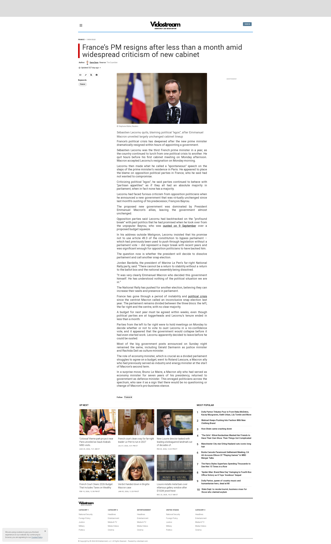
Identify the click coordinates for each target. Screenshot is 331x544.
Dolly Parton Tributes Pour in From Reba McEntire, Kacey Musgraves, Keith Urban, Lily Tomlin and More (226, 413)
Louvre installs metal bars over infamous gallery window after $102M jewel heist (172, 487)
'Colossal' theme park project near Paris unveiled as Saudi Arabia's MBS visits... (96, 441)
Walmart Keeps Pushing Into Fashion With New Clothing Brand (223, 421)
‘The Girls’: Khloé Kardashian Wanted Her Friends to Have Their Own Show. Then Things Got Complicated (226, 436)
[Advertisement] (165, 8)
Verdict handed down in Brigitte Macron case (133, 486)
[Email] (80, 75)
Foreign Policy (84, 518)
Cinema (111, 530)
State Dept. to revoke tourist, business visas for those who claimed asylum (224, 490)
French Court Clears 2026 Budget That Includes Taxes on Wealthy (96, 486)
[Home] (165, 26)
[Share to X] (91, 75)
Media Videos (113, 526)
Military (82, 526)
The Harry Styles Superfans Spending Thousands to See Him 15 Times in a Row (226, 465)
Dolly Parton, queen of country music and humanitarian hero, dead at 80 (221, 482)
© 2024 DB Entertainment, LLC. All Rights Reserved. (108, 541)
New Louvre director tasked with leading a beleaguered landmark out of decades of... (174, 441)
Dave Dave (94, 62)
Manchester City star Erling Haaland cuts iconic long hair (226, 445)
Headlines (112, 514)
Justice (82, 522)
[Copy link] (86, 75)
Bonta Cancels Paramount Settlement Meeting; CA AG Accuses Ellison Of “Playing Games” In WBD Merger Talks (225, 455)
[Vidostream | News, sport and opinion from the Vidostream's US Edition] (95, 503)
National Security (86, 514)
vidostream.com (142, 541)
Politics (82, 530)
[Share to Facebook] (96, 75)
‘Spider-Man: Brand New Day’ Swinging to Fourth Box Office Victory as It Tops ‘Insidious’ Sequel (226, 473)
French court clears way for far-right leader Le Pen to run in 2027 (136, 440)
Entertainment (113, 518)
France (127, 397)
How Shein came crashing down (216, 429)
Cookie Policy (36, 537)
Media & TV (112, 522)
